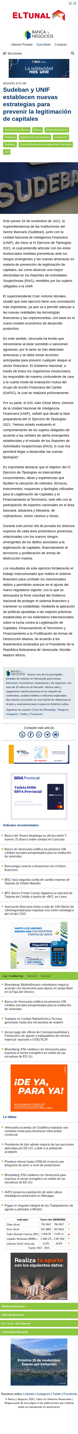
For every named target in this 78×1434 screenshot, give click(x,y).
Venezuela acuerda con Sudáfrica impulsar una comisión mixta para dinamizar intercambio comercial (36, 1131)
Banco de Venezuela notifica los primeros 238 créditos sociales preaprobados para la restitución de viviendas (38, 853)
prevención (61, 137)
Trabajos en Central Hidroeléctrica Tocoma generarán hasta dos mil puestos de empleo (34, 1020)
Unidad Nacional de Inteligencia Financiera (45, 144)
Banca (37, 129)
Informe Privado (22, 44)
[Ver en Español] (74, 3)
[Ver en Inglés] (70, 3)
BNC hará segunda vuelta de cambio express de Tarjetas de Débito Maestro (37, 881)
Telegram (63, 709)
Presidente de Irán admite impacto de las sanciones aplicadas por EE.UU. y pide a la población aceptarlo (39, 1148)
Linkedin (29, 1394)
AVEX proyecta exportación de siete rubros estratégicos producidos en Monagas (33, 1194)
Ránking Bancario (13, 1306)
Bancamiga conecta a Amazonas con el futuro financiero (35, 868)
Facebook (36, 713)
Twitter (24, 713)
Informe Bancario (13, 1314)
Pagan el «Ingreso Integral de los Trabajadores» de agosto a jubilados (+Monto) (39, 1207)
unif (7, 151)
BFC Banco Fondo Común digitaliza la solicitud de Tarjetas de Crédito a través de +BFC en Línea (39, 894)
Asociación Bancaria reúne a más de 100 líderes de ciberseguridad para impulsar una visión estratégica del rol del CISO (39, 910)
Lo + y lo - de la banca (16, 1323)
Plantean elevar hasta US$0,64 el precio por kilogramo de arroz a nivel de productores (34, 1163)
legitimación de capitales (35, 137)
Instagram (12, 713)
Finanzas (10, 137)
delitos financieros (57, 129)
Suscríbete (43, 44)
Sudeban (10, 144)
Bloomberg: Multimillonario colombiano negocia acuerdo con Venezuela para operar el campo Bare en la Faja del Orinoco (39, 988)
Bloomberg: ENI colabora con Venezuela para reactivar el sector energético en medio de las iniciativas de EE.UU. (35, 1053)
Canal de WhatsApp (44, 709)
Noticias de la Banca (17, 129)
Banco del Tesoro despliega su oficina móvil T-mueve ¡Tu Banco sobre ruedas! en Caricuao (36, 837)
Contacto (61, 44)
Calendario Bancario (15, 1331)
